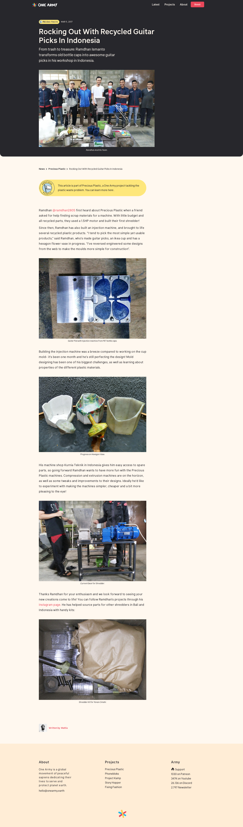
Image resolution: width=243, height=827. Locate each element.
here (110, 190)
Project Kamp (113, 778)
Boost (197, 4)
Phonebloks (112, 773)
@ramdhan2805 (64, 210)
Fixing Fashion (113, 787)
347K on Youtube (181, 778)
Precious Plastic (114, 769)
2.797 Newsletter (181, 787)
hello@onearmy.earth (51, 790)
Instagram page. (50, 604)
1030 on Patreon (180, 774)
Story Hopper (113, 782)
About (183, 4)
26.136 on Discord (181, 783)
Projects (169, 4)
